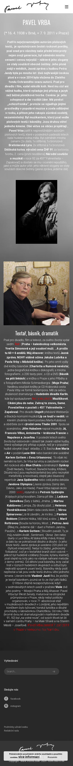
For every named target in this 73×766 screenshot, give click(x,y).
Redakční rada (11, 730)
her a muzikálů (42, 398)
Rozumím (52, 757)
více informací (29, 757)
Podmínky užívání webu (16, 727)
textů (19, 492)
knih (17, 344)
